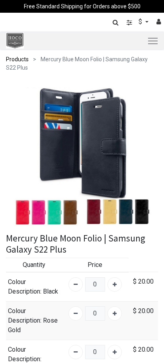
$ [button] (141, 21)
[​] (129, 22)
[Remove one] (75, 284)
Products (17, 59)
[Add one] (114, 284)
